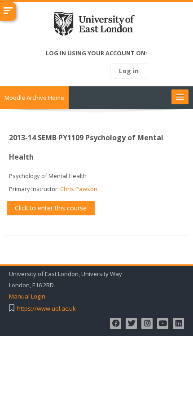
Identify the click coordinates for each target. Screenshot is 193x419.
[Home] (96, 26)
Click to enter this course (51, 208)
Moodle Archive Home (34, 98)
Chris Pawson (78, 189)
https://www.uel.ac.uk (46, 308)
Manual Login (27, 296)
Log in (129, 71)
